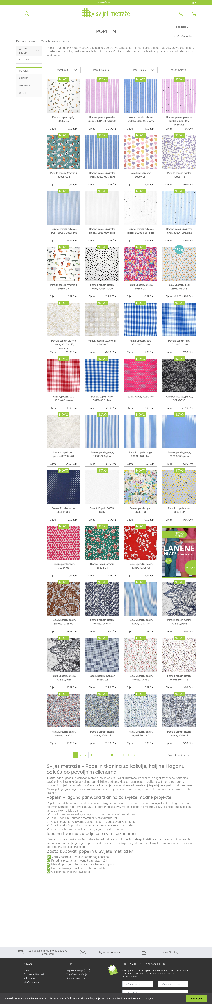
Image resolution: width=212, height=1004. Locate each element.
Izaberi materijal (101, 70)
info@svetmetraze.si (34, 982)
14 (123, 755)
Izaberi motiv (139, 70)
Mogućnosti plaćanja (76, 974)
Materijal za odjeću (49, 41)
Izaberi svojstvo (178, 70)
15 (129, 755)
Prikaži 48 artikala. (182, 36)
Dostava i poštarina (75, 978)
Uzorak (22, 93)
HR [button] (192, 2)
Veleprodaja (30, 978)
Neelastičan (25, 85)
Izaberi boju (63, 70)
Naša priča (29, 970)
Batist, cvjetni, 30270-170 (141, 396)
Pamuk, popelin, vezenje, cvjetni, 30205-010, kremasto (63, 344)
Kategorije (32, 41)
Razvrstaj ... (182, 26)
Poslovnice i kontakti (34, 974)
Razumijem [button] (196, 998)
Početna (20, 41)
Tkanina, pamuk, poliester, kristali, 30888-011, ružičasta (179, 121)
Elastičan (23, 77)
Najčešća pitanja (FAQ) (78, 970)
